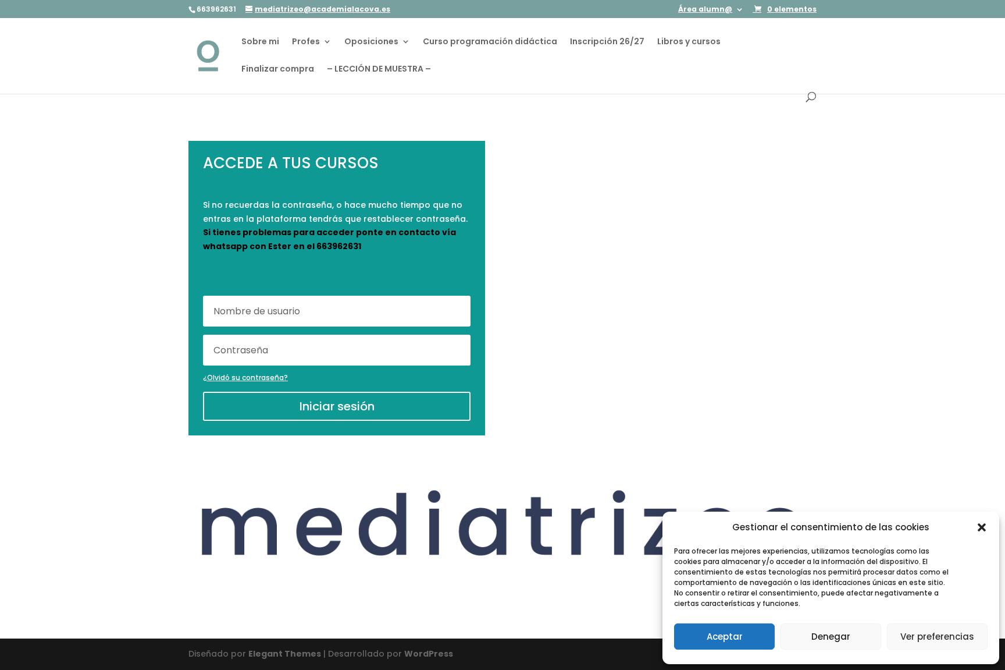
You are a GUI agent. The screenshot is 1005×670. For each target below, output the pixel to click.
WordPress (428, 654)
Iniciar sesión (337, 406)
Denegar (830, 636)
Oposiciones (371, 42)
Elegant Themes (284, 654)
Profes (306, 42)
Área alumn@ (705, 10)
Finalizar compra (277, 70)
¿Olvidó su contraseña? (245, 377)
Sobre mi (260, 42)
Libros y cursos (689, 42)
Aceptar (725, 636)
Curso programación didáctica (490, 42)
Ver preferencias (937, 636)
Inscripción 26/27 (607, 42)
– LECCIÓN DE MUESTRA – (379, 70)
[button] (982, 527)
